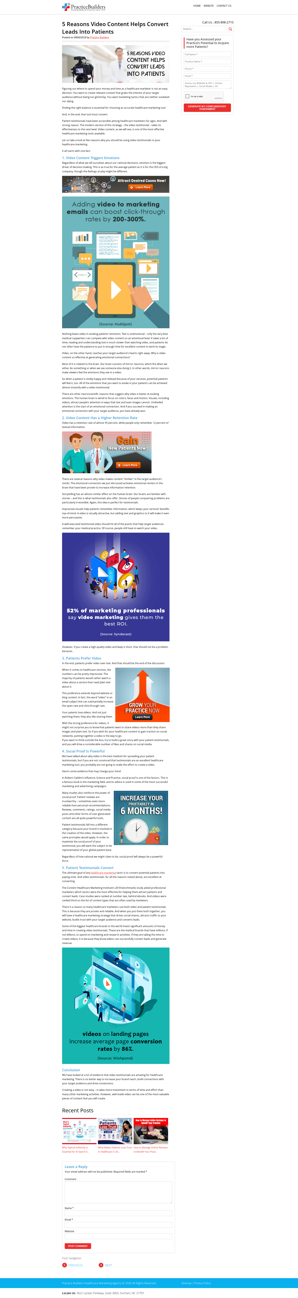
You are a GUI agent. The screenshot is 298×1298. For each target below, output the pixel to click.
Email (69, 1219)
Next (108, 1265)
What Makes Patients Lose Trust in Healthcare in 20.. (115, 1149)
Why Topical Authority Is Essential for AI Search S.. (75, 1149)
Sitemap (186, 1283)
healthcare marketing (103, 872)
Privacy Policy (202, 1283)
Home (197, 5)
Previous (75, 1265)
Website (209, 5)
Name (69, 1208)
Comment (70, 1179)
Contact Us (224, 5)
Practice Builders (99, 37)
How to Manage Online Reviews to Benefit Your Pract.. (151, 1149)
